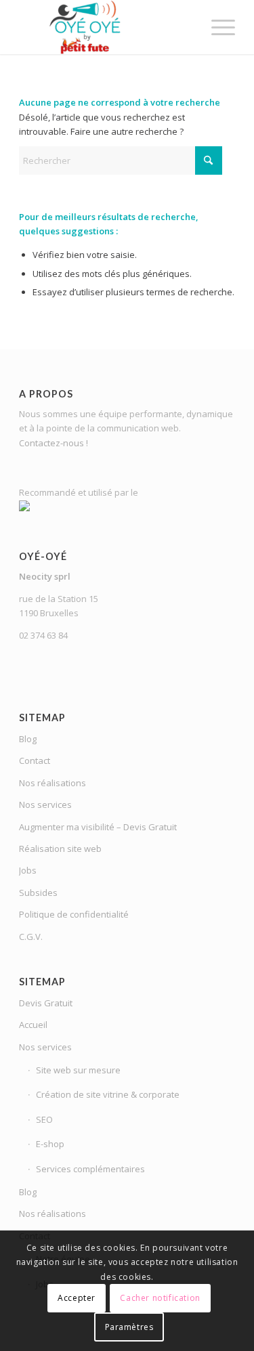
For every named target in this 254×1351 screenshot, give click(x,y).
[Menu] (216, 27)
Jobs (28, 870)
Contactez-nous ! (53, 443)
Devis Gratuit (45, 1003)
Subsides (38, 892)
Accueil (33, 1024)
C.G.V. (31, 936)
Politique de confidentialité (74, 914)
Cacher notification (160, 1298)
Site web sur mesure (78, 1070)
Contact (34, 760)
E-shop (50, 1144)
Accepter (77, 1298)
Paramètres (129, 1327)
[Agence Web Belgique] (105, 27)
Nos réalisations (52, 783)
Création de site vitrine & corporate (107, 1094)
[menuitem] (216, 27)
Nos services (45, 804)
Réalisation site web (60, 848)
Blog (28, 739)
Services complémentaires (90, 1169)
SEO (44, 1119)
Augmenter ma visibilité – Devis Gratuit (98, 827)
